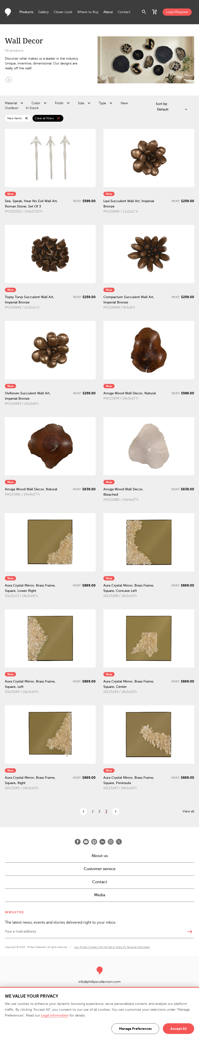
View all (188, 811)
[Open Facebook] (78, 842)
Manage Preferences (135, 1029)
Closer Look (63, 12)
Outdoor (11, 108)
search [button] (144, 12)
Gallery (43, 12)
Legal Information (55, 1015)
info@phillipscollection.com (99, 982)
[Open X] (119, 842)
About (108, 12)
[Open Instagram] (111, 842)
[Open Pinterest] (94, 842)
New (124, 103)
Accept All (178, 1029)
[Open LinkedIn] (102, 842)
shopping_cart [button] (155, 12)
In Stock (32, 108)
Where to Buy (88, 12)
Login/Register (177, 12)
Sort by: (162, 104)
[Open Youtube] (86, 842)
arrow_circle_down (9, 79)
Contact (124, 12)
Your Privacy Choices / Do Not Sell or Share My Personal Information (112, 947)
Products (26, 12)
